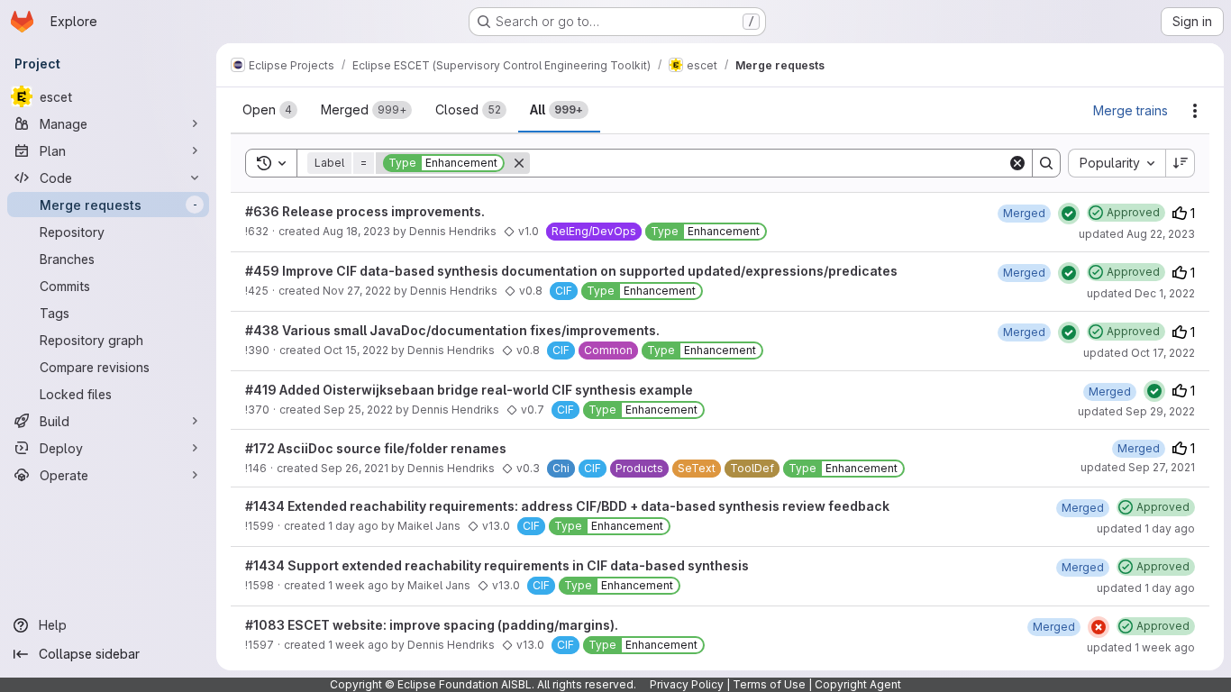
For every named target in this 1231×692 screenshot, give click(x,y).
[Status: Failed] (1098, 627)
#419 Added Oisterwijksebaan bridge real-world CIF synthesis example (469, 389)
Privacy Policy (687, 684)
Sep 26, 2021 (354, 468)
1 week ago (358, 585)
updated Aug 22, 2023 (1137, 234)
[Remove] (519, 163)
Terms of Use (769, 684)
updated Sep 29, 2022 (1136, 411)
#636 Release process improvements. (365, 211)
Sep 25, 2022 (358, 409)
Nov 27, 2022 (357, 290)
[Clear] (1017, 163)
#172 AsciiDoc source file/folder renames (375, 448)
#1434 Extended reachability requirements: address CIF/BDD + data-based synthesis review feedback (567, 506)
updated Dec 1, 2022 (1141, 293)
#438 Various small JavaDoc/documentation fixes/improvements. (452, 330)
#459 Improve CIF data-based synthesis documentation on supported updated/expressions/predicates (571, 270)
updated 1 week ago (1141, 647)
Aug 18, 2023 (356, 231)
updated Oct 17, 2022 (1139, 353)
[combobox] (1116, 163)
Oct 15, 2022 (356, 350)
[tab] (270, 109)
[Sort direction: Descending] (1180, 163)
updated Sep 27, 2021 (1138, 467)
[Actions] (1195, 110)
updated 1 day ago (1146, 528)
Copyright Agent (858, 684)
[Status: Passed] (1069, 213)
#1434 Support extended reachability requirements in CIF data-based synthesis (497, 565)
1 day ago (353, 526)
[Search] (1046, 163)
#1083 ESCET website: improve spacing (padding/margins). (431, 625)
